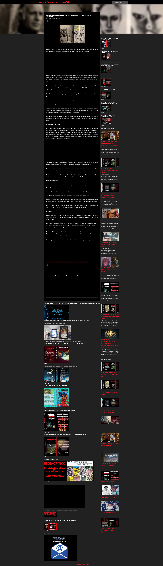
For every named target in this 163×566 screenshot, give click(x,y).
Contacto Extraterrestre (59, 262)
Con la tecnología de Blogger (82, 564)
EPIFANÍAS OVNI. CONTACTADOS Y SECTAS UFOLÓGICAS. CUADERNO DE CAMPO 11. (109, 170)
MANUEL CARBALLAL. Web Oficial (54, 2)
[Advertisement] (72, 63)
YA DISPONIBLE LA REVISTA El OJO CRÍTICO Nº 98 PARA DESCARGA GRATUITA (108, 465)
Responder (53, 279)
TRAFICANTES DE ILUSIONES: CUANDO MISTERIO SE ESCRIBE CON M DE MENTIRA (109, 530)
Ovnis (87, 262)
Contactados (50, 262)
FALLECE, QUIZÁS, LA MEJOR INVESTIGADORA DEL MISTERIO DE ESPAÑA (108, 269)
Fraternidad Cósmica (79, 262)
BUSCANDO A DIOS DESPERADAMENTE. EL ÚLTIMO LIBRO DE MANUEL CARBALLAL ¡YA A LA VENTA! (109, 195)
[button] (47, 21)
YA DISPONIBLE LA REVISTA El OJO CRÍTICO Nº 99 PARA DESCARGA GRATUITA (108, 244)
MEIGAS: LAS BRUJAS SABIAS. (107, 292)
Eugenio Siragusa (70, 262)
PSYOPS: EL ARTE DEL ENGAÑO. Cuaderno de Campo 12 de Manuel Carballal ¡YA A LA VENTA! (110, 316)
